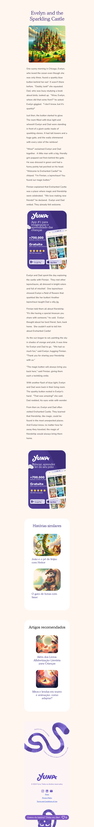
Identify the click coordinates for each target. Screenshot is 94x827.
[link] (37, 262)
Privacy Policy (47, 798)
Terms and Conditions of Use (47, 801)
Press (47, 794)
